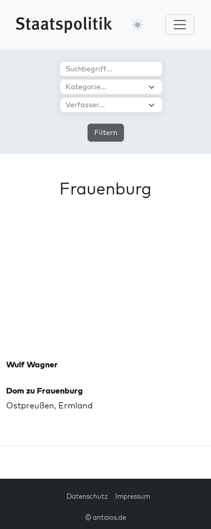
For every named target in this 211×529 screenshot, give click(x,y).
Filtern (105, 132)
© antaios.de (105, 517)
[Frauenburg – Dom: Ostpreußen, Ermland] (105, 286)
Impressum (132, 496)
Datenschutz (87, 496)
